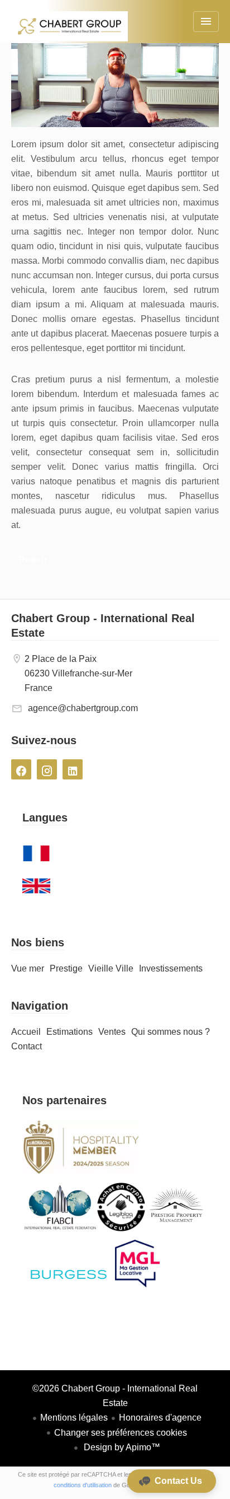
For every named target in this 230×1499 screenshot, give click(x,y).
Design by (121, 1447)
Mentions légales (74, 1417)
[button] (171, 1481)
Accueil (69, 33)
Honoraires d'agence (160, 1417)
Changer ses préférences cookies (120, 1432)
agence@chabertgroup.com (83, 708)
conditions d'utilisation (83, 1485)
